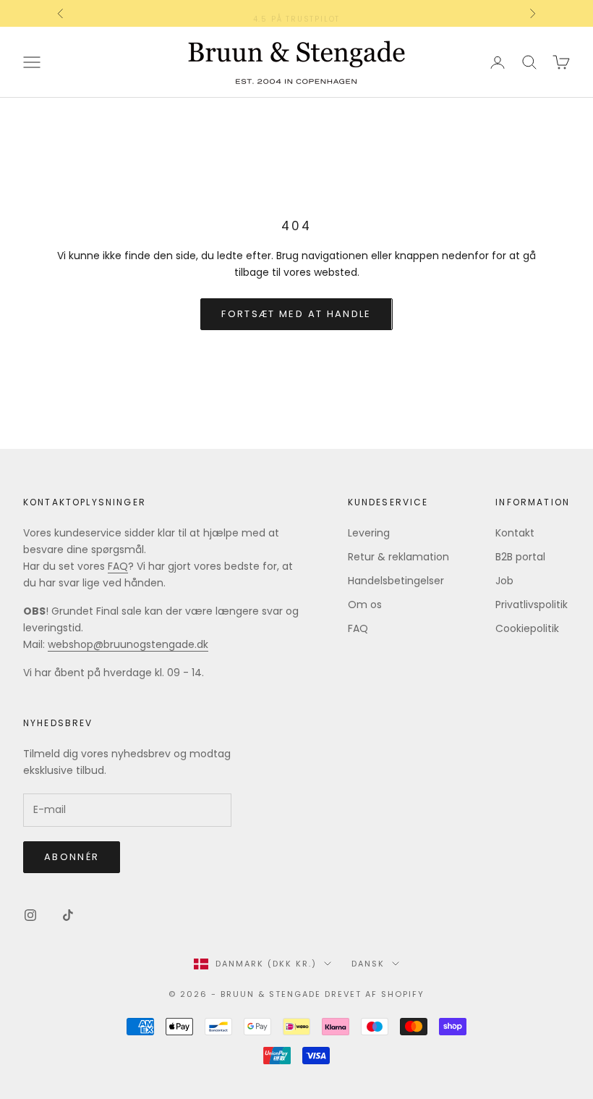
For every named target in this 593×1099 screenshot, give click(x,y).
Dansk (368, 963)
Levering (369, 533)
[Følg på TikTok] (68, 915)
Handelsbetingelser (396, 580)
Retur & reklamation (398, 557)
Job (504, 580)
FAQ (118, 566)
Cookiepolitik (527, 628)
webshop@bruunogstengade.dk (128, 644)
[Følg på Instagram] (30, 915)
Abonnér (71, 857)
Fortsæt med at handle (296, 314)
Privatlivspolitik (531, 604)
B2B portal (520, 557)
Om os (365, 604)
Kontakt (514, 533)
